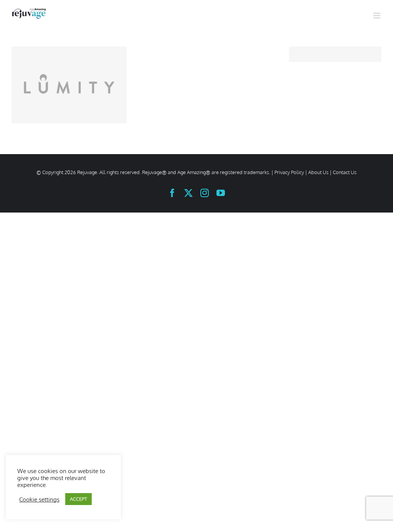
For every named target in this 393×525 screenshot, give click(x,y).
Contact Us (345, 172)
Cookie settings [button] (39, 499)
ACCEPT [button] (78, 499)
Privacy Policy (289, 172)
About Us (318, 172)
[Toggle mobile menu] (377, 16)
